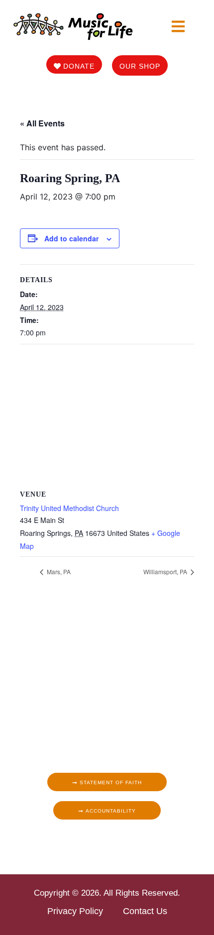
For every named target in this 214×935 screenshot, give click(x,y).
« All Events (42, 123)
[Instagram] (99, 841)
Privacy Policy (75, 911)
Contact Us (145, 911)
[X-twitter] (114, 841)
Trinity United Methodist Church (69, 508)
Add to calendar (71, 238)
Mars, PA (58, 571)
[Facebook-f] (84, 841)
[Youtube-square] (129, 841)
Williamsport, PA (166, 571)
